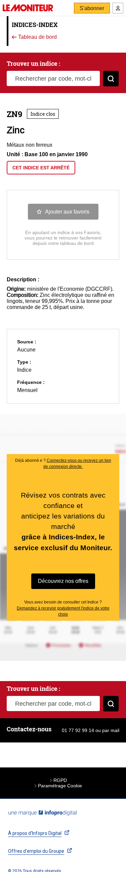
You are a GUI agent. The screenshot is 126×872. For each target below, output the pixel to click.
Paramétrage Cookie (60, 785)
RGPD (60, 780)
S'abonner (92, 8)
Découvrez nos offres (63, 581)
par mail (110, 730)
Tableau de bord (37, 37)
